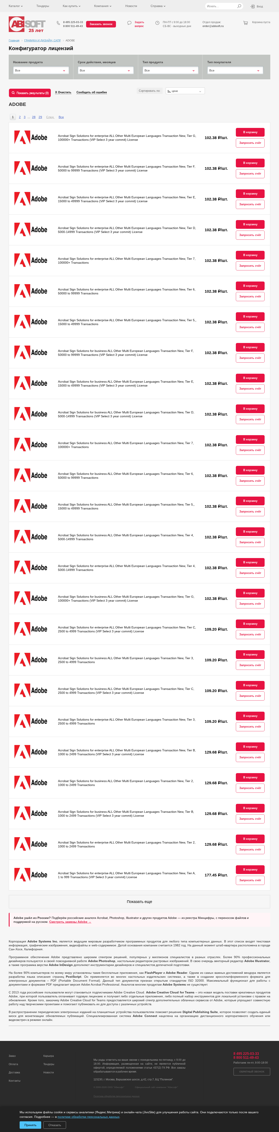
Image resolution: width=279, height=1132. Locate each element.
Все (61, 117)
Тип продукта (153, 62)
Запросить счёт (250, 142)
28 (34, 117)
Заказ (12, 1055)
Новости (131, 6)
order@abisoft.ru (213, 26)
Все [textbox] (17, 70)
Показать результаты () (33, 93)
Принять (30, 1125)
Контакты (14, 1080)
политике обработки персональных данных (88, 1116)
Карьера (48, 1055)
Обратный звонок (251, 1071)
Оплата (13, 1064)
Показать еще (139, 901)
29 (40, 117)
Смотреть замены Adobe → (70, 921)
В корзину (250, 132)
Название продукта (28, 62)
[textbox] (185, 91)
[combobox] (41, 70)
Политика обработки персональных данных (117, 1096)
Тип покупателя (219, 62)
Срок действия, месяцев (97, 62)
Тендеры (42, 6)
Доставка (14, 1072)
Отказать (54, 1125)
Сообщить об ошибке (92, 92)
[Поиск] (239, 6)
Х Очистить (63, 92)
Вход (260, 6)
